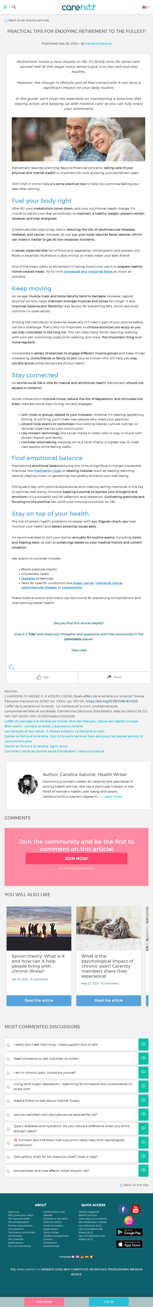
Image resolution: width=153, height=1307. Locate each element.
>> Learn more (111, 796)
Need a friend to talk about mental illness (46, 1101)
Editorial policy (52, 1222)
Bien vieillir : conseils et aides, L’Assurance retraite (44, 726)
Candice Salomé (98, 43)
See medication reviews (93, 1222)
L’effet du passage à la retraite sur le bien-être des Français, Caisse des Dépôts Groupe (71, 721)
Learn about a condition (93, 1218)
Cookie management (56, 1235)
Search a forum (88, 1215)
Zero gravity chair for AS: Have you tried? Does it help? (56, 1157)
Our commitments (19, 1246)
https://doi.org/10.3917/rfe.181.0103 (112, 701)
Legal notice (50, 1229)
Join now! (76, 858)
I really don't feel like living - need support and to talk (56, 1045)
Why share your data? (20, 1215)
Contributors (16, 1229)
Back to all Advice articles (28, 20)
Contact (48, 1239)
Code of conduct (53, 1225)
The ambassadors (18, 1222)
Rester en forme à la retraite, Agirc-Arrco (36, 746)
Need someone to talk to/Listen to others (46, 1059)
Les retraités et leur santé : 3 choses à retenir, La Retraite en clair (55, 731)
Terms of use (51, 1232)
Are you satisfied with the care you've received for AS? (55, 1115)
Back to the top (135, 1185)
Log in (109, 1302)
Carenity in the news (55, 1218)
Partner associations (20, 1225)
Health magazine (89, 1211)
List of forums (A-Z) (90, 1225)
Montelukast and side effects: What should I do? (51, 1171)
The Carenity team (19, 1218)
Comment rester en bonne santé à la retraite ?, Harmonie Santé (54, 751)
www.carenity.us (29, 1269)
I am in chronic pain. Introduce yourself (45, 1073)
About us (13, 1211)
